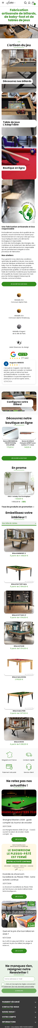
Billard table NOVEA (19, 678)
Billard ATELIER (19, 647)
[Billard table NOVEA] (19, 664)
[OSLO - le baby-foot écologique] (19, 483)
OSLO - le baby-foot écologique (19, 497)
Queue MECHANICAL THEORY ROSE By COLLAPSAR (10, 444)
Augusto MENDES (17, 363)
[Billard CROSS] (19, 728)
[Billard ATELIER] (19, 633)
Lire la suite (19, 839)
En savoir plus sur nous (19, 284)
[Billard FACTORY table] (19, 571)
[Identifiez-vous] (29, 3)
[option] (19, 31)
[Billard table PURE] (19, 697)
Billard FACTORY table (19, 585)
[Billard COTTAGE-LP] (19, 602)
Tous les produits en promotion (18, 507)
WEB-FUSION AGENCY (26, 1027)
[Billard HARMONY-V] (19, 540)
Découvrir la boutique (19, 458)
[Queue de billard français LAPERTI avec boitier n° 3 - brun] (27, 433)
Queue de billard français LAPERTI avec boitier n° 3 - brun (28, 444)
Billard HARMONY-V (19, 554)
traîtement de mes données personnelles (18, 987)
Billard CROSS (19, 743)
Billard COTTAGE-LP (19, 616)
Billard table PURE (19, 712)
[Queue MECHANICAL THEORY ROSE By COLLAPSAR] (10, 433)
